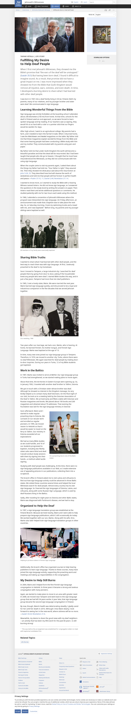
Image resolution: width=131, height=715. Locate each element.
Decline (25, 711)
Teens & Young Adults (24, 677)
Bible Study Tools (22, 669)
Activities (61, 685)
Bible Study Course (23, 667)
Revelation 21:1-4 (61, 178)
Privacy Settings (34, 706)
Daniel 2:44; (49, 178)
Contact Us (62, 672)
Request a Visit (63, 669)
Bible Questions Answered (25, 661)
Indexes (41, 683)
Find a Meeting (101, 662)
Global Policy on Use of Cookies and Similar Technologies (71, 704)
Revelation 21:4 (38, 614)
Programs (41, 680)
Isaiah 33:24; (27, 614)
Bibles (40, 661)
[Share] (109, 10)
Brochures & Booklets (44, 667)
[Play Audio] (105, 10)
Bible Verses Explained (24, 664)
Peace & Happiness (23, 672)
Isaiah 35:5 (26, 75)
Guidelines (41, 685)
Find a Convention (86, 665)
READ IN (91, 15)
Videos (40, 691)
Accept (18, 711)
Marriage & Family (23, 675)
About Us (61, 663)
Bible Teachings (22, 658)
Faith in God (21, 683)
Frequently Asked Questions (66, 666)
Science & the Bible (23, 685)
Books (40, 664)
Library (18, 10)
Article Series (25, 10)
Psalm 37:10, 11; (37, 178)
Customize (33, 711)
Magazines (41, 675)
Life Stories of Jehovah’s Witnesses (41, 10)
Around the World (64, 690)
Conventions (62, 682)
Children (20, 680)
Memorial (61, 680)
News (60, 658)
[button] (41, 6)
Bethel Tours (62, 674)
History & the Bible (23, 688)
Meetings (61, 677)
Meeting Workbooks (44, 677)
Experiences (62, 688)
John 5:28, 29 (25, 173)
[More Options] (113, 10)
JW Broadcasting (43, 688)
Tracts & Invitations (44, 669)
